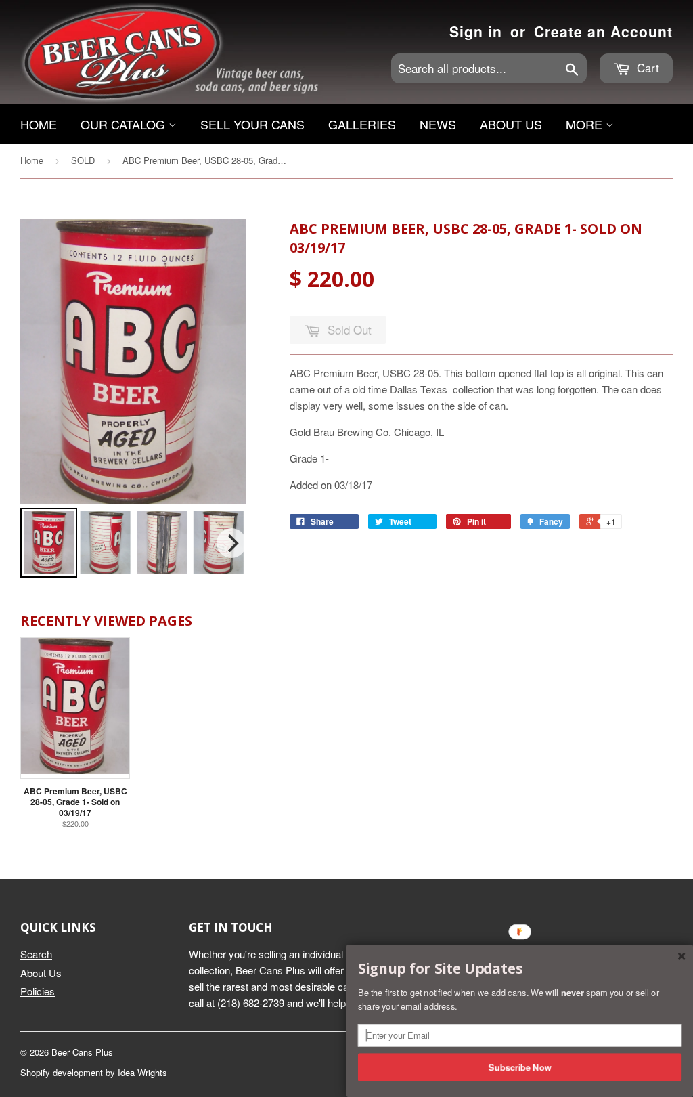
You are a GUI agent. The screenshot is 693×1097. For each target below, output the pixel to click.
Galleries (362, 124)
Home (38, 124)
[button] (519, 969)
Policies (37, 991)
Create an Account (603, 31)
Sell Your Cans (252, 124)
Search (36, 954)
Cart (646, 67)
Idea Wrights (142, 1072)
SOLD (83, 160)
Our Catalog (125, 124)
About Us (511, 124)
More (586, 124)
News (438, 124)
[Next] (231, 543)
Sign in (475, 31)
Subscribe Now (520, 1066)
